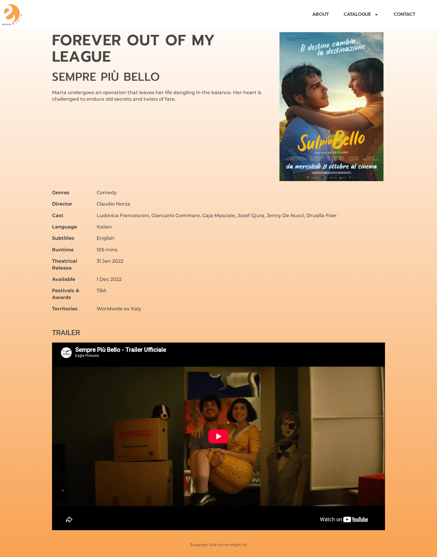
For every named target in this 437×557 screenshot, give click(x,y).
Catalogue (357, 14)
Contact (404, 14)
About (320, 14)
